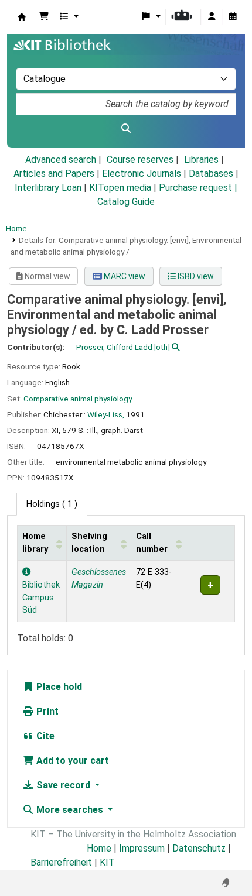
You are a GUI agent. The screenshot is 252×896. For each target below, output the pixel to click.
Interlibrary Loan (48, 187)
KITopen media (120, 187)
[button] (44, 17)
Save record (63, 785)
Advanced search (60, 159)
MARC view (123, 276)
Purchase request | (198, 187)
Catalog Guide (126, 201)
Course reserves (140, 159)
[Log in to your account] (212, 17)
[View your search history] (233, 17)
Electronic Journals (141, 173)
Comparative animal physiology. (78, 398)
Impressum (142, 848)
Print (46, 711)
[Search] (126, 128)
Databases (211, 173)
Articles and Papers (53, 173)
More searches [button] (69, 809)
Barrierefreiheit (61, 862)
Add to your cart (71, 760)
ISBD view (195, 276)
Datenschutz (199, 848)
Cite (44, 735)
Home (16, 228)
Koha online (22, 17)
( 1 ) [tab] (51, 504)
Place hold (58, 686)
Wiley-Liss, (105, 414)
